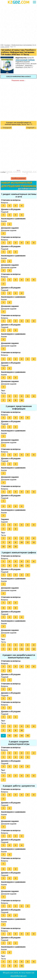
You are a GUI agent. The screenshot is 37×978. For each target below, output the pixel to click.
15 (15, 546)
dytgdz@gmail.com (18, 976)
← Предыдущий (6, 127)
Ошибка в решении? (18, 178)
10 (21, 400)
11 (27, 542)
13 (3, 546)
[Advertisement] (18, 24)
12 (34, 542)
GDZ (18, 2)
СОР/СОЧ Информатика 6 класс (18, 76)
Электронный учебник (25, 60)
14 (9, 546)
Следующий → (31, 127)
